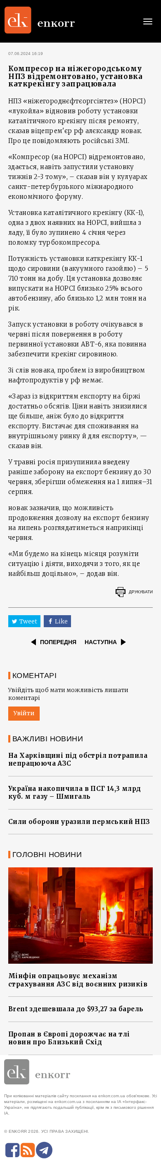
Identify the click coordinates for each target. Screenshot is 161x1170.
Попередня (58, 642)
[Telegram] (44, 1150)
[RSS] (28, 1150)
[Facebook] (12, 1150)
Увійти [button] (24, 713)
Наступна (101, 642)
